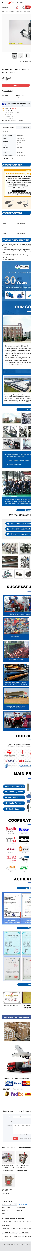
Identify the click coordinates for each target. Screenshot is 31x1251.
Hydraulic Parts (18, 11)
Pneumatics (19, 1210)
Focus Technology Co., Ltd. (20, 1244)
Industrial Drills (17, 1236)
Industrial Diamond (24, 1232)
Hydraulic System (6, 1207)
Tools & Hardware (10, 11)
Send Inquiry (15, 85)
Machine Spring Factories (9, 1228)
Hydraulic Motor (6, 1210)
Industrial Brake (7, 1236)
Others (3, 1213)
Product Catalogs (24, 1204)
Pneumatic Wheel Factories (9, 1232)
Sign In (4, 120)
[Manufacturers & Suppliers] (16, 2)
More (3, 1239)
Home (3, 11)
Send (15, 1138)
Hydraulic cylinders (20, 1207)
